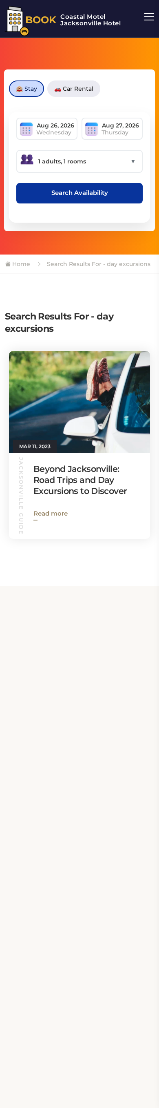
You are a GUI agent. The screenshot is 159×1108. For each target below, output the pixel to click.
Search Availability (79, 193)
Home (20, 264)
